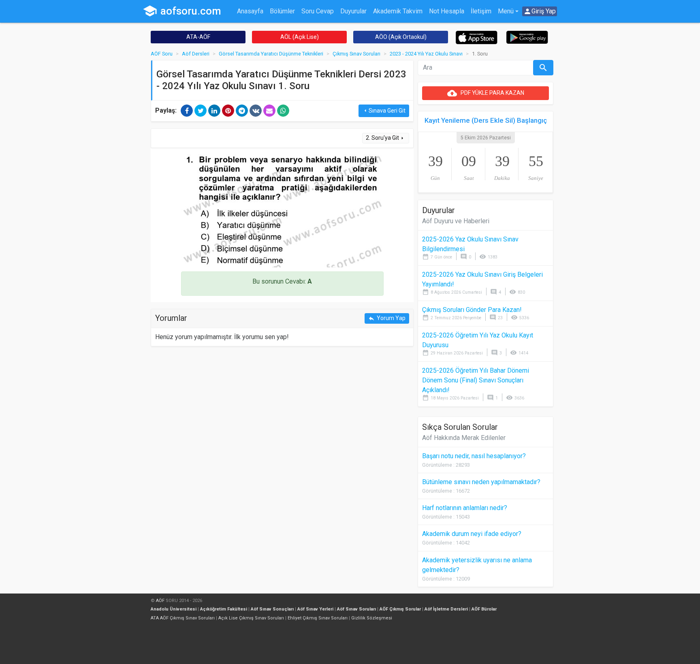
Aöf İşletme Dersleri (446, 609)
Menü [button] (506, 11)
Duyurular (353, 11)
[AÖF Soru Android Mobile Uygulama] (527, 37)
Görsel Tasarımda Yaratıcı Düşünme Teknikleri (271, 54)
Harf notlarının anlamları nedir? (464, 508)
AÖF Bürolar (484, 609)
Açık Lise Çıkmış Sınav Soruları (251, 618)
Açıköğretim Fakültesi (223, 609)
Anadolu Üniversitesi (173, 609)
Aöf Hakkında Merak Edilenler (464, 438)
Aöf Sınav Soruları (356, 609)
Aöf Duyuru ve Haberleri (455, 221)
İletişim (481, 11)
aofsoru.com (182, 11)
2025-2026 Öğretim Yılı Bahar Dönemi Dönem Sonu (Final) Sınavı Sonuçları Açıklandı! (475, 380)
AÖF (160, 600)
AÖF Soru (162, 54)
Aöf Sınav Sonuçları (272, 609)
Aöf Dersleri (195, 54)
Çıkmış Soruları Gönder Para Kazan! (472, 310)
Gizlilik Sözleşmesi (371, 618)
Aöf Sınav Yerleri (315, 609)
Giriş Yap (539, 11)
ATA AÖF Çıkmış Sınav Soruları (183, 618)
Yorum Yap (386, 318)
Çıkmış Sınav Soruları (356, 54)
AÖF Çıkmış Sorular (400, 609)
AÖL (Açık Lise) (299, 37)
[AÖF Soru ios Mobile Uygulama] (476, 37)
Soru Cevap (317, 11)
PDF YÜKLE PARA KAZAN (485, 93)
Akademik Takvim (398, 11)
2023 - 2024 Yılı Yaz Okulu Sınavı (426, 54)
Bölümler (282, 11)
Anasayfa (250, 11)
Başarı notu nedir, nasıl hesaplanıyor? (474, 456)
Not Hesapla (446, 11)
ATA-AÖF (198, 37)
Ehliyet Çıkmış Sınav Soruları (318, 618)
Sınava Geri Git (383, 110)
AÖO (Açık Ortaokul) (401, 37)
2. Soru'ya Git (385, 138)
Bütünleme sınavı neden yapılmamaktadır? (481, 482)
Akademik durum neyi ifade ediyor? (471, 534)
